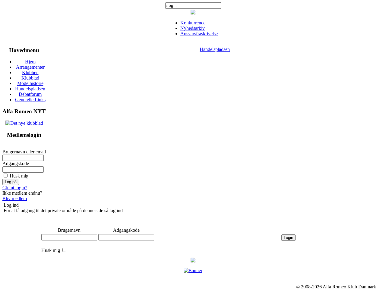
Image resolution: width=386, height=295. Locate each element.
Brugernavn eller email (24, 151)
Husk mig (19, 175)
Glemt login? (14, 187)
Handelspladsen (215, 49)
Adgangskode (15, 163)
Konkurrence (192, 22)
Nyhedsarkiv (192, 28)
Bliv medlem (14, 198)
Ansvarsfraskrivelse (199, 33)
